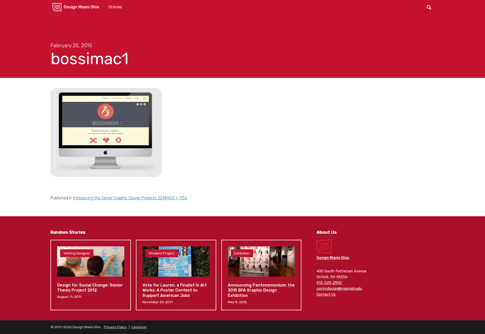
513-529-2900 (329, 283)
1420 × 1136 (176, 198)
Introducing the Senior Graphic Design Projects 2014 (119, 198)
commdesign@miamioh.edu (339, 289)
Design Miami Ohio (81, 7)
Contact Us (326, 294)
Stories (115, 7)
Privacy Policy (115, 327)
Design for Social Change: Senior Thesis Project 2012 (90, 275)
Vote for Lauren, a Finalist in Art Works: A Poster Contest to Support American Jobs (176, 275)
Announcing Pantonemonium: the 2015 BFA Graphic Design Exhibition (261, 275)
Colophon (139, 327)
